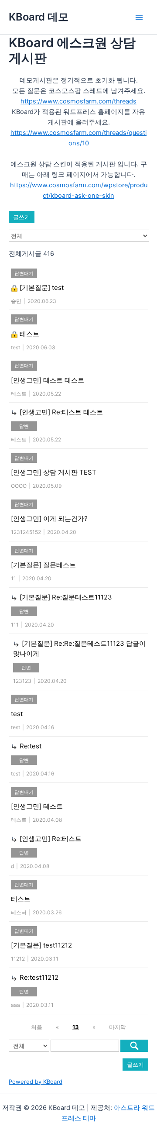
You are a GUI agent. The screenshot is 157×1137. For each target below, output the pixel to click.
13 (75, 1026)
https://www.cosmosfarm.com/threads (78, 101)
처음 (36, 1026)
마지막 (117, 1026)
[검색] (134, 1046)
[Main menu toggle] (139, 17)
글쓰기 (21, 217)
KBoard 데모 (38, 16)
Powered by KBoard (35, 1081)
